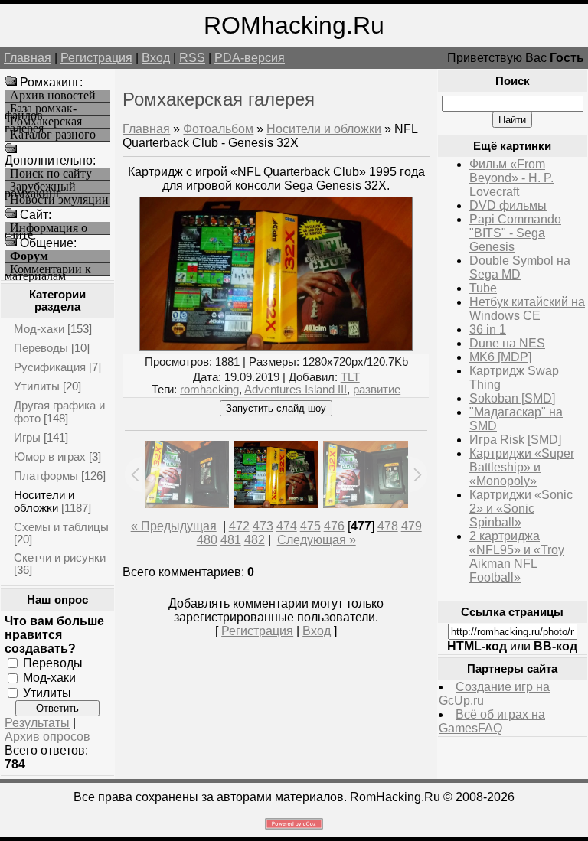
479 (411, 526)
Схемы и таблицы (61, 526)
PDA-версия (249, 57)
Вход (156, 57)
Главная (27, 57)
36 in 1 (487, 329)
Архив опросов (47, 736)
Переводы (41, 347)
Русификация (50, 366)
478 (387, 526)
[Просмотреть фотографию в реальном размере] (276, 347)
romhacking (209, 389)
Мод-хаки (39, 328)
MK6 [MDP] (500, 356)
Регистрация (96, 57)
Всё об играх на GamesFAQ (492, 721)
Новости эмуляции (59, 200)
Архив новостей (53, 96)
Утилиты (37, 386)
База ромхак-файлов (41, 109)
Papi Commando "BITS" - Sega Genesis (515, 233)
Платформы (46, 475)
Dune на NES (507, 343)
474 (286, 526)
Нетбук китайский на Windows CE (527, 308)
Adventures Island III (295, 389)
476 (334, 526)
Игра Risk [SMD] (515, 439)
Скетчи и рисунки (60, 557)
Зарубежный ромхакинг (40, 187)
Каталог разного (53, 135)
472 (239, 526)
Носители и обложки (44, 501)
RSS (192, 57)
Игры (27, 437)
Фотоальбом (218, 128)
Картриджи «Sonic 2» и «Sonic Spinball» (521, 508)
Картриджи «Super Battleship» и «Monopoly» (521, 467)
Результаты (37, 722)
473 (263, 526)
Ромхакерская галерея (43, 122)
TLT (350, 377)
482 (254, 539)
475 (310, 526)
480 (207, 539)
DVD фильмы (508, 205)
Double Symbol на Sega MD (519, 267)
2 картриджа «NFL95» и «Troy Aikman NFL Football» (516, 557)
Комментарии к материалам (48, 269)
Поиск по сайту (51, 174)
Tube (483, 288)
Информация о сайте (46, 228)
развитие (376, 389)
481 (230, 539)
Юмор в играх (50, 456)
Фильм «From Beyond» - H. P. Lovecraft (511, 178)
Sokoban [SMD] (512, 398)
